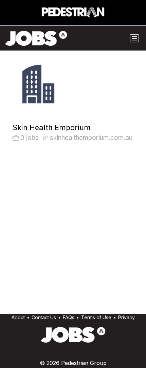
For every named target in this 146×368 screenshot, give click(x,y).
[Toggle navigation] (134, 38)
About (18, 317)
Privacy (126, 317)
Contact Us (44, 317)
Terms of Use (96, 317)
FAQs (68, 317)
